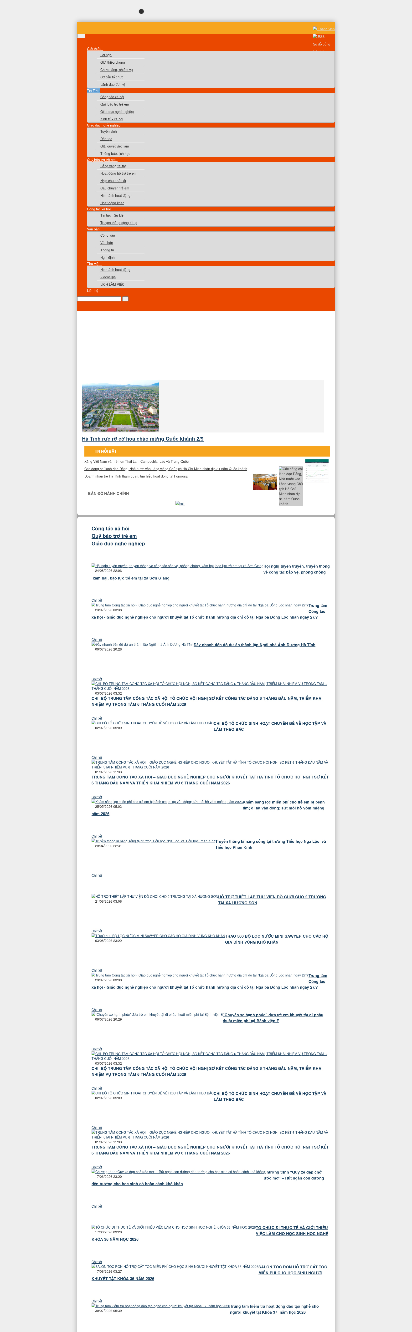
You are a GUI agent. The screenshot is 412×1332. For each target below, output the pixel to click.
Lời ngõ (106, 54)
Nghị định (107, 257)
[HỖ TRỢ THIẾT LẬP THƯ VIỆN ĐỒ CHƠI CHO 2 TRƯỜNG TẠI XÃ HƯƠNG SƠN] (155, 896)
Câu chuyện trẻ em (114, 188)
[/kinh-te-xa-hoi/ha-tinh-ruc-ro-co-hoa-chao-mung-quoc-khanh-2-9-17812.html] (121, 430)
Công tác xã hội (112, 96)
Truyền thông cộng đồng (118, 222)
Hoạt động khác (112, 202)
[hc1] (180, 503)
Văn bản (106, 242)
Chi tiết (97, 600)
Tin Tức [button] (93, 90)
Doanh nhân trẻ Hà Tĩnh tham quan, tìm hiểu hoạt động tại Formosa (136, 476)
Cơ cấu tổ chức (111, 77)
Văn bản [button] (94, 229)
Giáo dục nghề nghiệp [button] (104, 125)
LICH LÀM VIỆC (112, 284)
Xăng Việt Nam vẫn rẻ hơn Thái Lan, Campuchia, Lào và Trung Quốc (136, 461)
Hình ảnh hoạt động (115, 195)
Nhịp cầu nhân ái (113, 180)
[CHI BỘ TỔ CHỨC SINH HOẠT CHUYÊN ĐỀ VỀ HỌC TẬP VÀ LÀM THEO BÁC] (153, 723)
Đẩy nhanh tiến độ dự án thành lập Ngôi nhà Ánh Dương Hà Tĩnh (254, 644)
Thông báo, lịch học (115, 153)
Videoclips (108, 277)
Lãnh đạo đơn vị (112, 84)
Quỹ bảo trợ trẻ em (114, 104)
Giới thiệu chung (112, 62)
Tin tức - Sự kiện (112, 215)
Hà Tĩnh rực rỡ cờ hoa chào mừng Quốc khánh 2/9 (143, 438)
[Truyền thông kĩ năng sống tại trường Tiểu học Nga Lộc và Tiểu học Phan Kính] (153, 841)
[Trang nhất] (90, 43)
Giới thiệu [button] (94, 48)
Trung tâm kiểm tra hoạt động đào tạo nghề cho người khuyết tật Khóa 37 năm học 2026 (274, 1309)
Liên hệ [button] (92, 290)
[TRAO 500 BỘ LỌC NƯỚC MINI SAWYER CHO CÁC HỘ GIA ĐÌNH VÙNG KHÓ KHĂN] (158, 935)
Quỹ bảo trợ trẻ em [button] (102, 159)
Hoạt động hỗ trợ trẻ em (118, 173)
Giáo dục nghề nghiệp (117, 111)
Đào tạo (106, 138)
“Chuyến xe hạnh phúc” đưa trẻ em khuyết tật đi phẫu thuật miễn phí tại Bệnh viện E (273, 1017)
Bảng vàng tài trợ (113, 165)
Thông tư (107, 250)
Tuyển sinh (108, 131)
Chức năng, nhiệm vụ (116, 69)
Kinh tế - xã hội (111, 119)
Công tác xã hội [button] (99, 209)
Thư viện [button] (94, 263)
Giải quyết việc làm (114, 146)
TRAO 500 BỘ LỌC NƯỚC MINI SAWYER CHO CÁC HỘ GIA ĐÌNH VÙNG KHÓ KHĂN (276, 939)
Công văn (107, 235)
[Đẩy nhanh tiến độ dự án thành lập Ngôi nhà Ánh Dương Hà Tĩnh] (143, 644)
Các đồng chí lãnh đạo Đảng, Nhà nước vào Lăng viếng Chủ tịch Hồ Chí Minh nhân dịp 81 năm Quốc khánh (165, 468)
